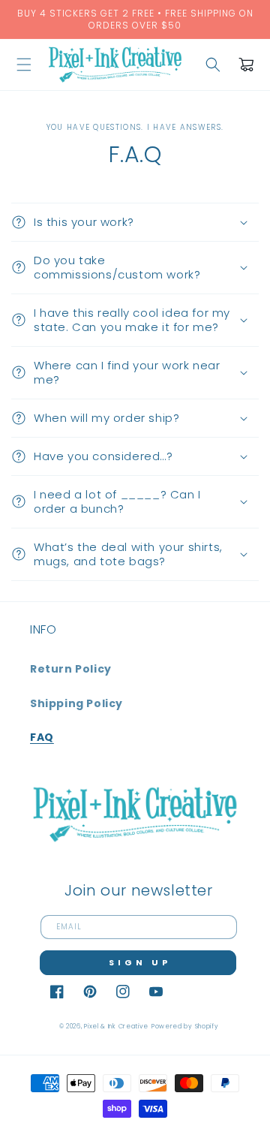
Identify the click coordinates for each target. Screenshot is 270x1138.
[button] (24, 64)
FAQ (42, 737)
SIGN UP (140, 962)
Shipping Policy (76, 703)
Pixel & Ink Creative (116, 1026)
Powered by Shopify (185, 1026)
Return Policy (71, 668)
